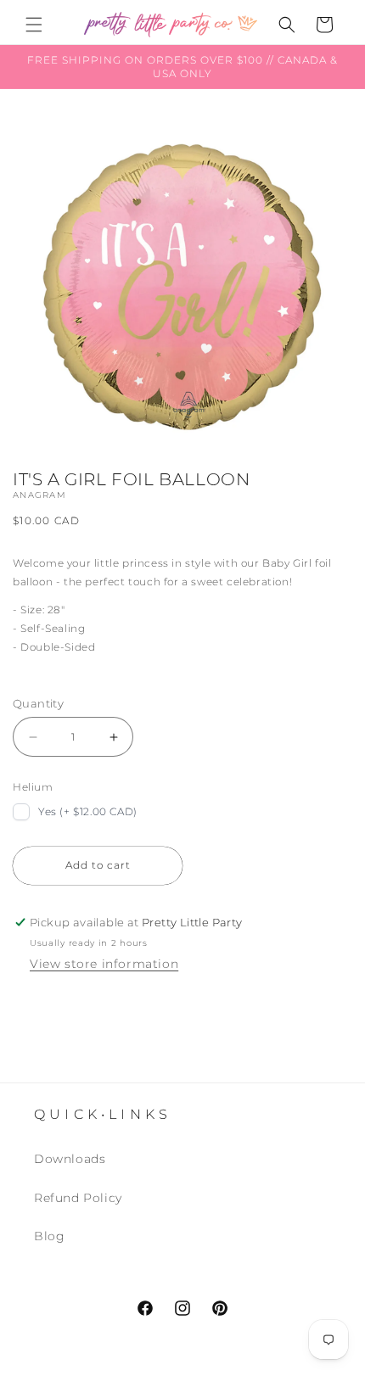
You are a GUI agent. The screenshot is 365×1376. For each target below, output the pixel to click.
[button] (34, 24)
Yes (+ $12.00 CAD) (88, 811)
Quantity (38, 703)
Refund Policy (78, 1197)
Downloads (69, 1158)
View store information (104, 963)
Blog (49, 1236)
